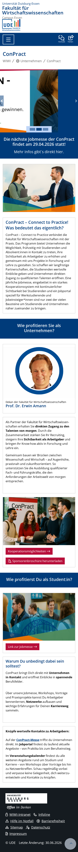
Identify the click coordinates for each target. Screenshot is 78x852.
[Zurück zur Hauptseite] (11, 25)
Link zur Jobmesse (20, 647)
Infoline (44, 814)
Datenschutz (40, 827)
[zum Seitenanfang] (70, 844)
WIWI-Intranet (19, 814)
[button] (70, 39)
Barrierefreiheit (53, 821)
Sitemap (16, 827)
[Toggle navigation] (8, 39)
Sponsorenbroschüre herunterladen (37, 561)
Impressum (18, 833)
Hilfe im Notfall (22, 821)
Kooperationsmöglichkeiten (27, 551)
